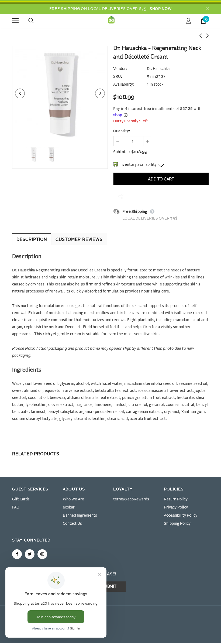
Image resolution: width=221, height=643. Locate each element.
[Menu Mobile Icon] (15, 21)
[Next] (100, 93)
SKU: (117, 77)
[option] (60, 94)
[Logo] (111, 20)
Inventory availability (138, 165)
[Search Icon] (36, 20)
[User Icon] (188, 21)
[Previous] (20, 93)
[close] (207, 9)
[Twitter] (29, 554)
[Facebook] (17, 554)
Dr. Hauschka (158, 69)
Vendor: (120, 69)
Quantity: (121, 131)
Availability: (123, 84)
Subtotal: (121, 152)
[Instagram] (42, 554)
